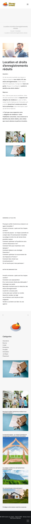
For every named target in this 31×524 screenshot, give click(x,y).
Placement (6, 356)
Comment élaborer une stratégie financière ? (12, 251)
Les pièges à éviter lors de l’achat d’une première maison (14, 238)
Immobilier (18, 31)
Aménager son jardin (9, 284)
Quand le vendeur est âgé (10, 295)
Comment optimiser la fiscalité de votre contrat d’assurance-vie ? (14, 242)
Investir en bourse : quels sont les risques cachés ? (15, 229)
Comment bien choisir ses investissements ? (10, 260)
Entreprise (6, 347)
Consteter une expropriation (11, 280)
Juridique (5, 354)
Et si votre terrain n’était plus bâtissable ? (15, 282)
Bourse (5, 343)
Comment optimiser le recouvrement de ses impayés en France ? (14, 255)
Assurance (6, 341)
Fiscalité (5, 349)
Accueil (12, 31)
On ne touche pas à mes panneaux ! (13, 263)
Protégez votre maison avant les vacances (14, 507)
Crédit (4, 345)
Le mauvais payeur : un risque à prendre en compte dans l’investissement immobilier (15, 234)
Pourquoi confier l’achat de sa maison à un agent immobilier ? (15, 225)
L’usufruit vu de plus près (10, 291)
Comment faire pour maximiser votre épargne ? (14, 247)
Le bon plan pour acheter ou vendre (13, 293)
